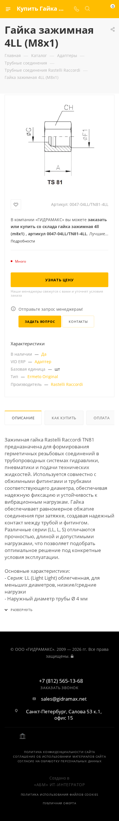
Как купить (64, 417)
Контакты (78, 321)
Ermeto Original (42, 376)
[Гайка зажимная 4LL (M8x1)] (59, 146)
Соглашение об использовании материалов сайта (59, 756)
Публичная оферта (59, 803)
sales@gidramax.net (64, 699)
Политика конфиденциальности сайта (59, 752)
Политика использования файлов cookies (59, 794)
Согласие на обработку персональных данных (60, 761)
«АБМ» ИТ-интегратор (59, 784)
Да (44, 354)
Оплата (102, 417)
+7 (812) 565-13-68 (61, 681)
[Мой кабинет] (98, 9)
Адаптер (43, 361)
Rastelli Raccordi (67, 384)
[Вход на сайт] (72, 656)
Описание (23, 417)
